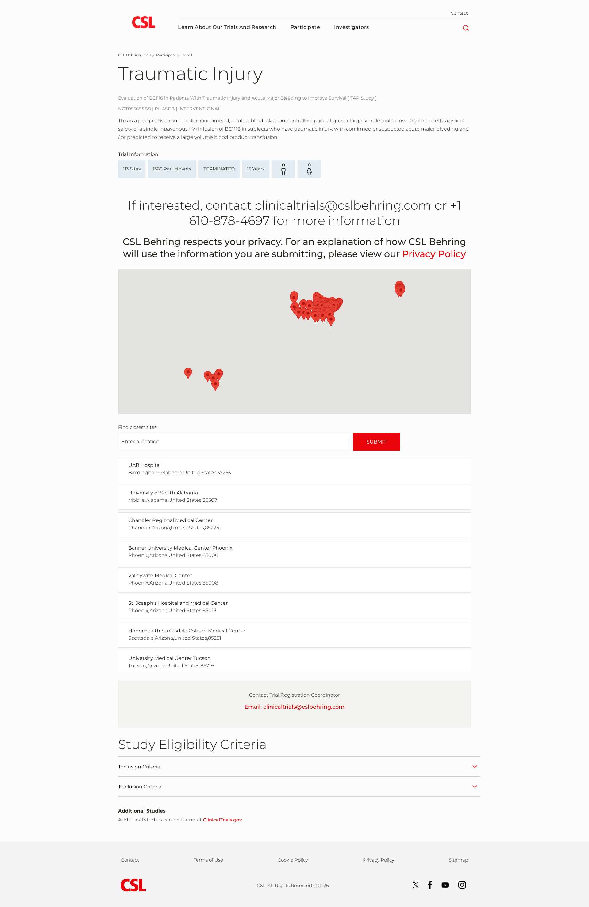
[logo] (143, 23)
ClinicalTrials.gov (222, 820)
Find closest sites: (137, 427)
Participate (305, 27)
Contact (459, 13)
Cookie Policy (293, 860)
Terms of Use (208, 860)
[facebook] (427, 884)
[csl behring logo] (132, 885)
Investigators (351, 27)
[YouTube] (442, 884)
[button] (299, 313)
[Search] (465, 27)
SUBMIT (376, 442)
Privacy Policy (434, 254)
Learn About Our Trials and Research (227, 27)
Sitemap (458, 860)
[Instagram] (459, 884)
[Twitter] (412, 884)
